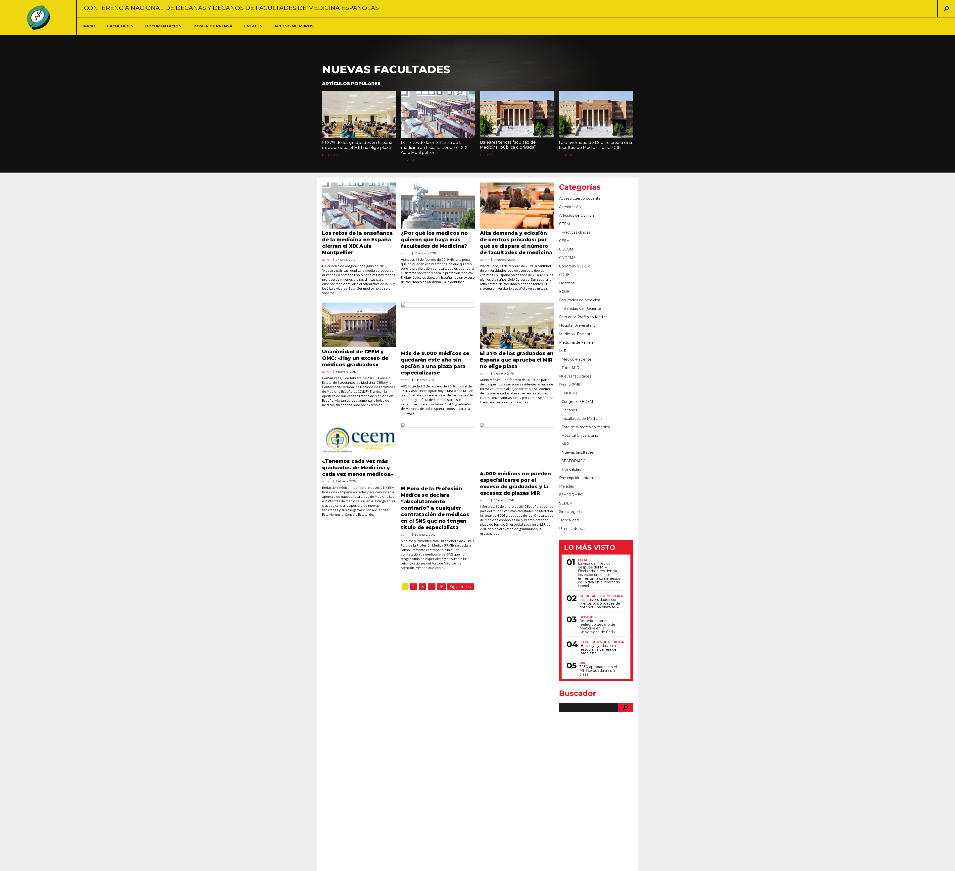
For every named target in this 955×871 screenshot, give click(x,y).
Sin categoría (570, 511)
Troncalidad (571, 469)
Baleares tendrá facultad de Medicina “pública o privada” (508, 145)
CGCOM (566, 249)
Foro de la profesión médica (586, 427)
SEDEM (566, 503)
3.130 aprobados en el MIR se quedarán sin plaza (598, 670)
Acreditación (570, 207)
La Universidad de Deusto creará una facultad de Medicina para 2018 (595, 145)
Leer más (329, 155)
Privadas (566, 486)
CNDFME (567, 257)
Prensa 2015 (569, 384)
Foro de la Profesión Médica (583, 317)
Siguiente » (461, 586)
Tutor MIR (570, 368)
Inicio (89, 26)
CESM (564, 241)
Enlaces (253, 26)
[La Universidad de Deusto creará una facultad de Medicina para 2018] (596, 114)
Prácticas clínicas (576, 232)
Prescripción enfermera (579, 478)
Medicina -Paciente (576, 334)
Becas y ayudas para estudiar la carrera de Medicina (599, 649)
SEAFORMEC (573, 461)
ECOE (564, 291)
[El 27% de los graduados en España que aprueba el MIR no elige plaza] (359, 114)
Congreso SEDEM (575, 266)
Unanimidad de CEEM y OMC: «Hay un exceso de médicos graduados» (355, 358)
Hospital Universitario (577, 325)
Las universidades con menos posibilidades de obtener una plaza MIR (599, 603)
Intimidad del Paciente (581, 308)
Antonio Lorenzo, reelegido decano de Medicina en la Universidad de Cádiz (597, 626)
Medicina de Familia (576, 342)
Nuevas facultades (575, 376)
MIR (563, 351)
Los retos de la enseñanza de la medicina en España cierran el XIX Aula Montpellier (434, 147)
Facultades (120, 26)
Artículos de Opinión (576, 215)
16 (441, 586)
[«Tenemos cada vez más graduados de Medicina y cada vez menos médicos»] (359, 440)
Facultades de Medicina (579, 300)
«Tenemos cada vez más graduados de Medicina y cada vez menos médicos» (357, 467)
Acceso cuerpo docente (580, 198)
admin (327, 259)
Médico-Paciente (576, 359)
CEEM (564, 224)
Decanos (566, 283)
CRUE (564, 274)
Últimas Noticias (573, 528)
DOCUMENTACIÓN (163, 26)
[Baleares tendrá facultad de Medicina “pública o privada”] (517, 114)
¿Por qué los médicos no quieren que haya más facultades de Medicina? (434, 239)
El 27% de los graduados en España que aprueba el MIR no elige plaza (357, 145)
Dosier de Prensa (212, 26)
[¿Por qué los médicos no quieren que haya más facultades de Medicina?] (438, 206)
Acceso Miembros (294, 26)
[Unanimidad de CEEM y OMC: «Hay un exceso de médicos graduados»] (359, 325)
